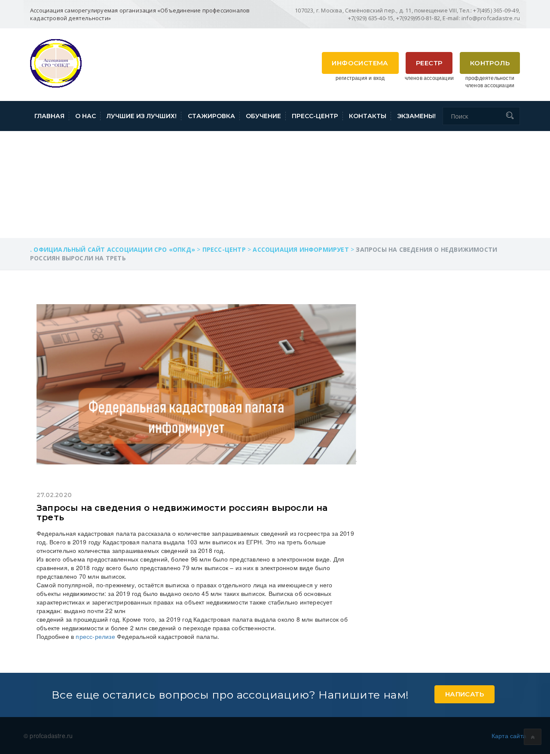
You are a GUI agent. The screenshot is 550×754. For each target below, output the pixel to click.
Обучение (263, 116)
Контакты (367, 116)
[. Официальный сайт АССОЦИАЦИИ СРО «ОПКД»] (56, 62)
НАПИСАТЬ (464, 694)
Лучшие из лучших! (142, 116)
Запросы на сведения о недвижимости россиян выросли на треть (182, 512)
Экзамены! (416, 116)
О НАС (85, 116)
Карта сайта (509, 735)
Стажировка (211, 116)
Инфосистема (360, 63)
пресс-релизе (95, 636)
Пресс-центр (315, 116)
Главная (49, 116)
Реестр (429, 63)
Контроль (490, 63)
